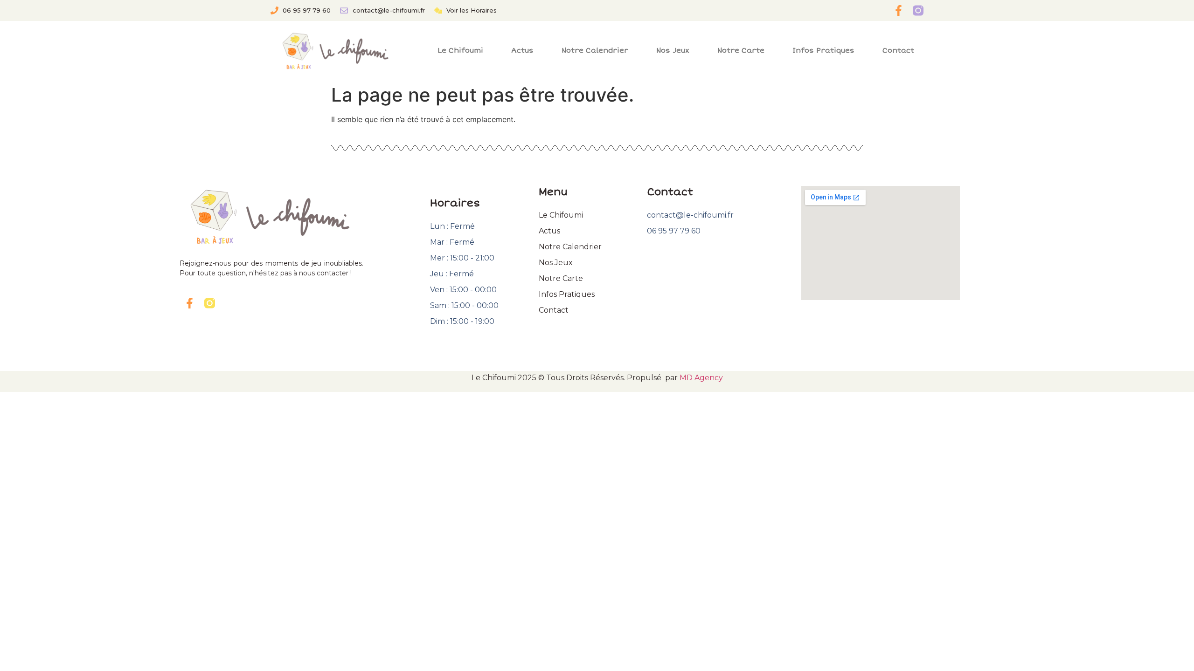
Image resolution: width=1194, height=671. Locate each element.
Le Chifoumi (460, 50)
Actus (522, 50)
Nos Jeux (672, 50)
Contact (898, 50)
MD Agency (701, 377)
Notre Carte (740, 50)
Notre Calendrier (595, 50)
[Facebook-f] (898, 10)
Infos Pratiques (823, 50)
